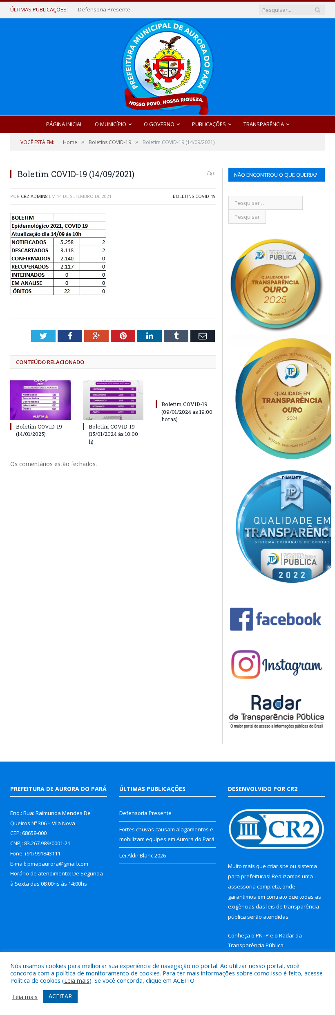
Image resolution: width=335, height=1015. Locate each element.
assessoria (242, 886)
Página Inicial (64, 124)
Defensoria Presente (145, 813)
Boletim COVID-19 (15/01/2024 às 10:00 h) (113, 434)
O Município (110, 124)
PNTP (262, 935)
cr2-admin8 (34, 196)
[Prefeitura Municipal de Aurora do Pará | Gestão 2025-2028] (167, 64)
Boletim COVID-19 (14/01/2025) (39, 430)
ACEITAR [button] (60, 996)
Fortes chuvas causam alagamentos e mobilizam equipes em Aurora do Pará (127, 9)
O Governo (159, 124)
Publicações (209, 124)
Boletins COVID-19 (194, 196)
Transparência (263, 124)
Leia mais (76, 980)
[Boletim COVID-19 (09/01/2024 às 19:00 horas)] (186, 389)
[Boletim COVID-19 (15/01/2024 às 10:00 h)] (113, 400)
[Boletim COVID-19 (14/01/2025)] (40, 400)
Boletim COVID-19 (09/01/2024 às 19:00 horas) (186, 411)
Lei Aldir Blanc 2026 (142, 855)
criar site (277, 866)
